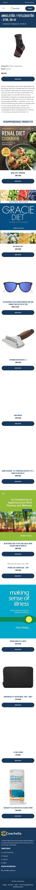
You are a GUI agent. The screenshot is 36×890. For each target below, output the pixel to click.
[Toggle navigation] (3, 8)
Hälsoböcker (18, 66)
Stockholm (5, 2)
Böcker (11, 66)
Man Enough (18, 415)
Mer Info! (18, 79)
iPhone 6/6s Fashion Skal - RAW (18, 568)
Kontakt (10, 885)
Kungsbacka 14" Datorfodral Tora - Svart (18, 697)
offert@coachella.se (29, 2)
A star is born (18, 752)
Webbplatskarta (18, 887)
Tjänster (5, 856)
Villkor (16, 885)
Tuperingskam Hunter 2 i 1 (18, 360)
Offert (30, 8)
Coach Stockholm (8, 852)
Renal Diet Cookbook (18, 173)
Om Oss (5, 859)
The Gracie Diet (18, 246)
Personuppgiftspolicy (26, 885)
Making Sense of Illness (18, 641)
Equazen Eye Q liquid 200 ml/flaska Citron (18, 808)
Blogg (5, 885)
